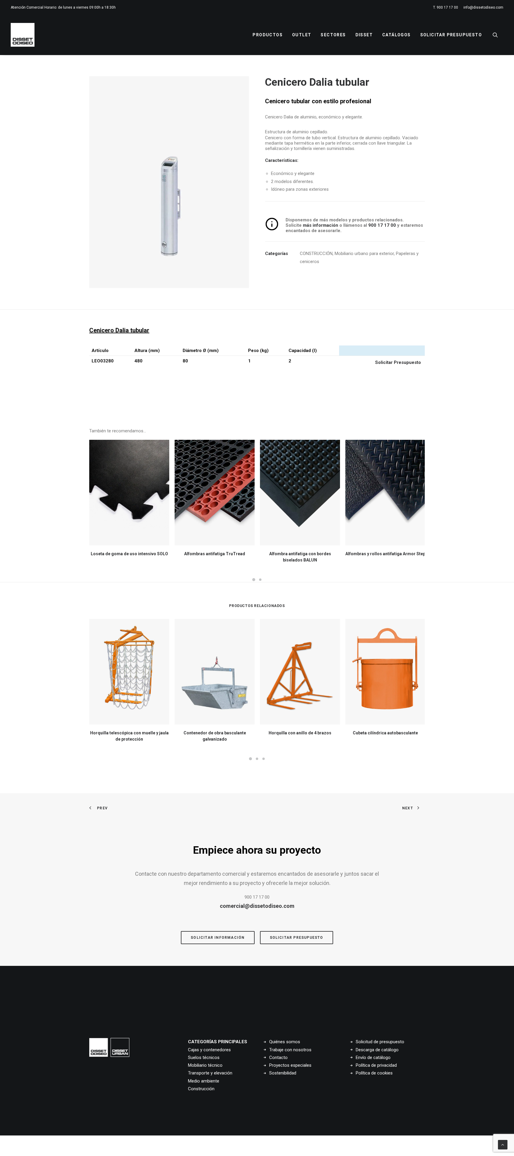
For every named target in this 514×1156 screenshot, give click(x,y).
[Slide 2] (260, 579)
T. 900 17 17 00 (445, 7)
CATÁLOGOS (396, 34)
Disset (364, 34)
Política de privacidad (376, 1065)
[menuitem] (446, 7)
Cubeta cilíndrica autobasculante (385, 732)
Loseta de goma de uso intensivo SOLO (129, 553)
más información (320, 225)
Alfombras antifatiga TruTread (214, 553)
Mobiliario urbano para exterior (364, 253)
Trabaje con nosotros (290, 1049)
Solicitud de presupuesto (380, 1041)
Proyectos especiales (290, 1065)
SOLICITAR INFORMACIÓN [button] (218, 938)
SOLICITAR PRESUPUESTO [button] (296, 938)
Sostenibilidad (282, 1073)
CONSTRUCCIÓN (316, 253)
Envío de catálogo (373, 1057)
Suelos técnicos (204, 1057)
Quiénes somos (284, 1041)
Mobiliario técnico (205, 1065)
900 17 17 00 (382, 225)
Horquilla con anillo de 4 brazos (300, 732)
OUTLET (301, 34)
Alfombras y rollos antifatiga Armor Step (385, 553)
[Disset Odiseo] (23, 35)
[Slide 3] (263, 758)
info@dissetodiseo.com (483, 7)
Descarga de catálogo (377, 1049)
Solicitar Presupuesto (451, 34)
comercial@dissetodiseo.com (257, 906)
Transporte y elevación (210, 1073)
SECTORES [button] (333, 34)
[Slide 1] (253, 579)
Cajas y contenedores (209, 1049)
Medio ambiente (203, 1081)
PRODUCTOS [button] (268, 34)
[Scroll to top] (502, 1144)
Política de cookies (374, 1073)
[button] (498, 35)
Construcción (201, 1088)
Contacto (278, 1057)
